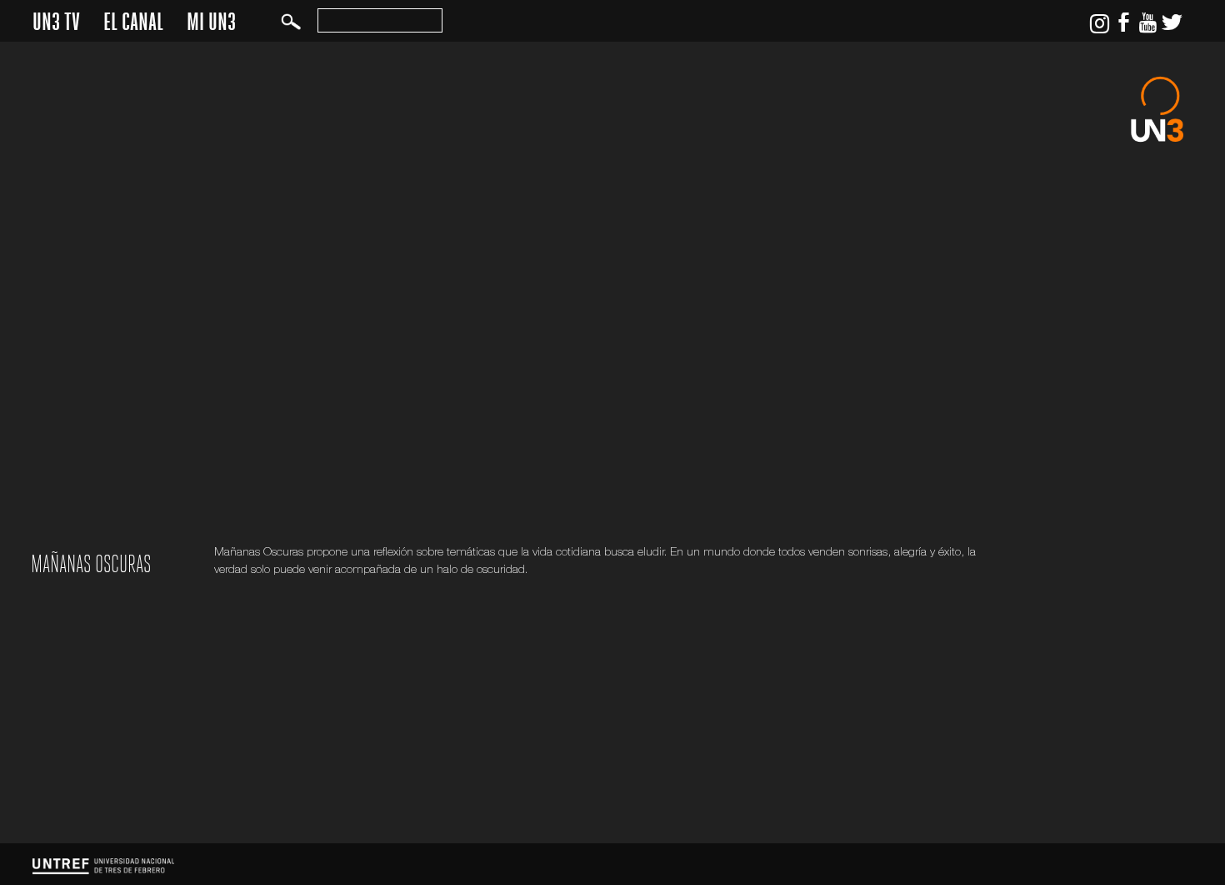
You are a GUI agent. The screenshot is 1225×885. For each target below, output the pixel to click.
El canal (133, 22)
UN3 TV (56, 22)
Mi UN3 (211, 22)
